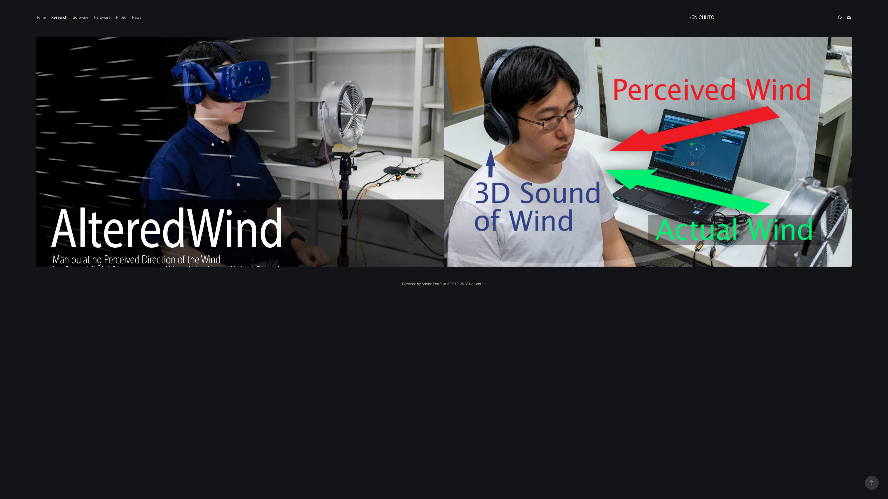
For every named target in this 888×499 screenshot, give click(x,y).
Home (41, 17)
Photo (121, 17)
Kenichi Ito (701, 17)
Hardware (102, 17)
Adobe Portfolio (434, 284)
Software (80, 17)
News (136, 17)
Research (59, 17)
